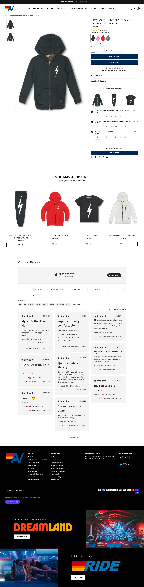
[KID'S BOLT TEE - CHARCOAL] (89, 209)
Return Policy (32, 468)
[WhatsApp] (104, 157)
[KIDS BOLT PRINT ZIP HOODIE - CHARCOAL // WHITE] (93, 38)
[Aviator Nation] (72, 529)
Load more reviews (72, 438)
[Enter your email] (114, 463)
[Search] (131, 8)
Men (102, 8)
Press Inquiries (55, 474)
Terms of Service (33, 477)
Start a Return (32, 471)
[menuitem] (28, 9)
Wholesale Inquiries (57, 465)
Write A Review (114, 275)
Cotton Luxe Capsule (77, 8)
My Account (54, 457)
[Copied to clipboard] (107, 157)
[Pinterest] (100, 157)
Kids (110, 8)
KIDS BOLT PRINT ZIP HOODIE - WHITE (123, 236)
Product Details (97, 76)
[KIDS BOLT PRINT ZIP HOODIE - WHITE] (123, 209)
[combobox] (45, 289)
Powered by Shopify (34, 497)
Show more (76, 305)
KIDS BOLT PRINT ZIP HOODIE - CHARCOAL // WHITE (116, 111)
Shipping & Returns (98, 81)
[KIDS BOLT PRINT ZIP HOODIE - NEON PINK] (98, 38)
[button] (22, 536)
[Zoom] (80, 23)
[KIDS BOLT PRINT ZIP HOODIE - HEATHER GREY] (108, 38)
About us (53, 460)
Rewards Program (33, 465)
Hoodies (50, 8)
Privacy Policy (55, 480)
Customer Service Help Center (37, 460)
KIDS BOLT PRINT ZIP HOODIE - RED (55, 236)
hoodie (38, 305)
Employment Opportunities (59, 477)
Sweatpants (61, 8)
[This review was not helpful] (47, 348)
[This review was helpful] (44, 348)
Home (6, 16)
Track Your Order (33, 462)
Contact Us (31, 457)
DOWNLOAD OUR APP (127, 453)
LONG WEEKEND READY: (72, 2)
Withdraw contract (33, 480)
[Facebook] (92, 157)
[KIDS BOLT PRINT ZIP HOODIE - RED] (103, 38)
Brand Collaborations (57, 468)
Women (93, 8)
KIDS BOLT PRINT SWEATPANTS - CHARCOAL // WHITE (116, 121)
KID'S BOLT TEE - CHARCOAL (116, 131)
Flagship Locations (57, 462)
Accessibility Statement (35, 474)
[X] (96, 157)
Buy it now (114, 62)
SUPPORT (31, 453)
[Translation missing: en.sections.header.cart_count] (137, 8)
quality (52, 305)
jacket (68, 305)
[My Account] (134, 8)
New (28, 8)
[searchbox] (25, 289)
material (31, 305)
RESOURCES (55, 453)
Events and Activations (58, 471)
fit (25, 305)
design (45, 305)
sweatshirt (60, 305)
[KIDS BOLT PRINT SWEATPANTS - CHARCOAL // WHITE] (21, 209)
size (20, 305)
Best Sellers (38, 8)
